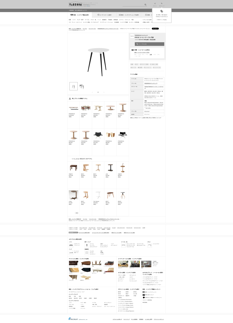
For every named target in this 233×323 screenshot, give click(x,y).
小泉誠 (134, 295)
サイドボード (121, 278)
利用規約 (141, 319)
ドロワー (131, 277)
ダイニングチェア (104, 245)
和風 (104, 273)
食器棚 (101, 252)
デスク (94, 229)
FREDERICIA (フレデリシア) (141, 35)
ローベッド (120, 280)
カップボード (132, 278)
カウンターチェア (93, 246)
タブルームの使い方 (117, 319)
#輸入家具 (140, 67)
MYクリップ (161, 5)
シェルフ (102, 254)
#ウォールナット (147, 67)
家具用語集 (145, 302)
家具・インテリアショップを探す (130, 15)
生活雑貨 (116, 22)
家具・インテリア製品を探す (81, 15)
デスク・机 (93, 19)
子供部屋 (154, 261)
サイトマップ (127, 319)
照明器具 (116, 19)
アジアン (71, 273)
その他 (143, 227)
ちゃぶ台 (113, 227)
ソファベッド (77, 245)
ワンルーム (155, 264)
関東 (70, 296)
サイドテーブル (129, 227)
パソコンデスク (156, 243)
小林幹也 (120, 297)
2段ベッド (76, 252)
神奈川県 (76, 298)
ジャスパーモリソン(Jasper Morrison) (125, 307)
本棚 (101, 251)
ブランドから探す (147, 19)
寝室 (142, 267)
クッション (83, 308)
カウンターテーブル (121, 227)
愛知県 (95, 298)
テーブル (87, 19)
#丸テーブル (133, 67)
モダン (81, 273)
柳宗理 (119, 291)
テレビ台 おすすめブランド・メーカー (150, 282)
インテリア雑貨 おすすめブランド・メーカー (152, 284)
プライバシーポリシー (159, 319)
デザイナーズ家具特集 (147, 300)
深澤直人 (135, 291)
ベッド (99, 19)
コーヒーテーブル (107, 227)
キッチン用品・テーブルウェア (91, 22)
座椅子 (101, 243)
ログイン (155, 5)
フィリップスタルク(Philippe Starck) (125, 305)
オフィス (154, 265)
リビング (120, 267)
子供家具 (110, 19)
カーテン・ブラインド (124, 19)
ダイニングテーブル (83, 227)
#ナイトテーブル (157, 67)
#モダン (136, 64)
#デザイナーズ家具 (144, 64)
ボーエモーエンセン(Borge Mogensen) (126, 310)
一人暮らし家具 (121, 277)
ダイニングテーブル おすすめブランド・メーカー (153, 280)
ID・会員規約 (134, 319)
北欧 (93, 266)
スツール (92, 243)
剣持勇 (127, 291)
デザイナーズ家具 (121, 275)
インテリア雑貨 (124, 22)
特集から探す (146, 22)
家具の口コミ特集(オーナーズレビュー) (153, 297)
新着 (70, 19)
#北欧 (132, 64)
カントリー (94, 273)
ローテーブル (99, 227)
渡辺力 (127, 293)
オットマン (92, 245)
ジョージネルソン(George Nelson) (125, 301)
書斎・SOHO (155, 262)
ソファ (74, 19)
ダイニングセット (107, 302)
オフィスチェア (114, 245)
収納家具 (104, 19)
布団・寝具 (94, 304)
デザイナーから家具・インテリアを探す (128, 289)
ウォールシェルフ (133, 280)
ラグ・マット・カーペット (75, 22)
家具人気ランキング (149, 294)
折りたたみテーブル (141, 245)
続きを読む (148, 108)
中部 (75, 296)
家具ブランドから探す (117, 232)
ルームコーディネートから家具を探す (100, 232)
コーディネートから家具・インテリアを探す (130, 258)
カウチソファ (77, 243)
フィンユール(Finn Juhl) (123, 309)
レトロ (81, 266)
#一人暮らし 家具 (154, 64)
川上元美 (135, 293)
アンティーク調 (72, 266)
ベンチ (112, 243)
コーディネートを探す (106, 15)
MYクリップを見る (162, 19)
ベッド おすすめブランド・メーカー (150, 278)
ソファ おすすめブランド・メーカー (150, 276)
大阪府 (85, 298)
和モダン (82, 280)
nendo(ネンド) (121, 295)
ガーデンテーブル (137, 227)
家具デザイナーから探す (129, 232)
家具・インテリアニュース (150, 292)
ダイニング (132, 267)
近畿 (151, 54)
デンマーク (146, 111)
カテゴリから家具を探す (84, 232)
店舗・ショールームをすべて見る (141, 52)
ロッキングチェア (104, 246)
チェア (85, 229)
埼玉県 (80, 298)
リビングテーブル (92, 227)
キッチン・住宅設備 (134, 22)
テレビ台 (92, 251)
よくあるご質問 (148, 319)
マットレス (76, 251)
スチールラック (133, 275)
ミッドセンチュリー (108, 266)
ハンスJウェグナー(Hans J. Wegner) (125, 303)
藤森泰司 (127, 295)
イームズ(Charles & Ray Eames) (124, 299)
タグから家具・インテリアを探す (127, 272)
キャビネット (92, 254)
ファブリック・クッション (106, 22)
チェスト (92, 252)
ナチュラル (71, 280)
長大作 (119, 293)
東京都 (70, 298)
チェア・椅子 (80, 19)
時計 (133, 19)
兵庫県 (90, 298)
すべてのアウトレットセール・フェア (76, 291)
